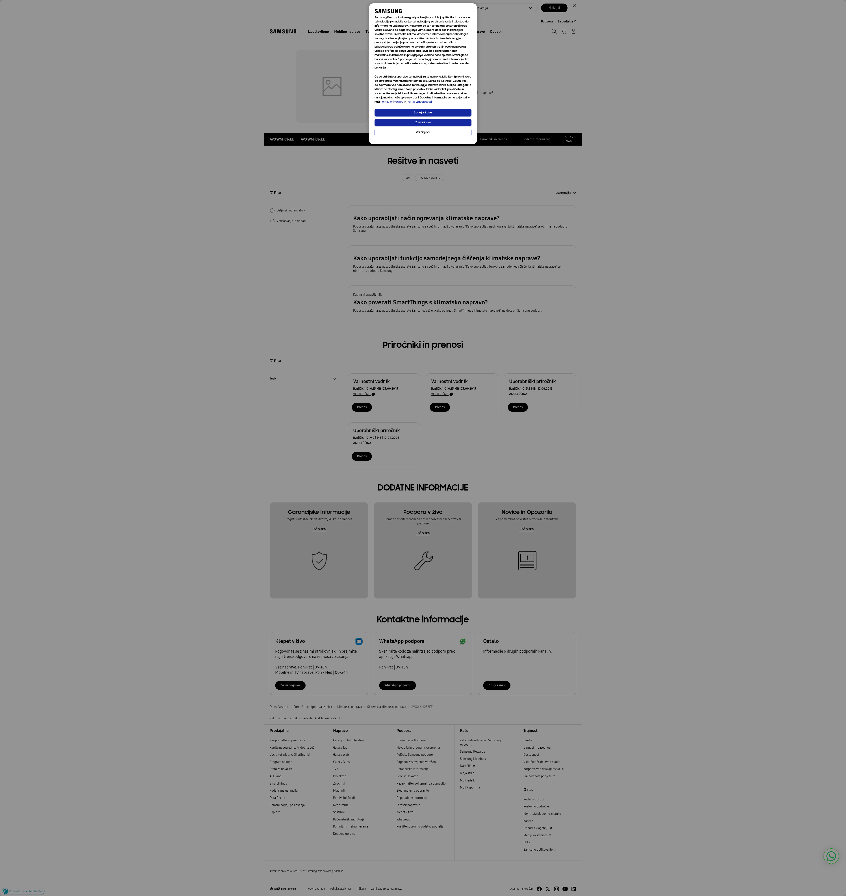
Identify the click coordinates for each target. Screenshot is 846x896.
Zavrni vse (423, 122)
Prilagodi (423, 132)
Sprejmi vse (423, 112)
